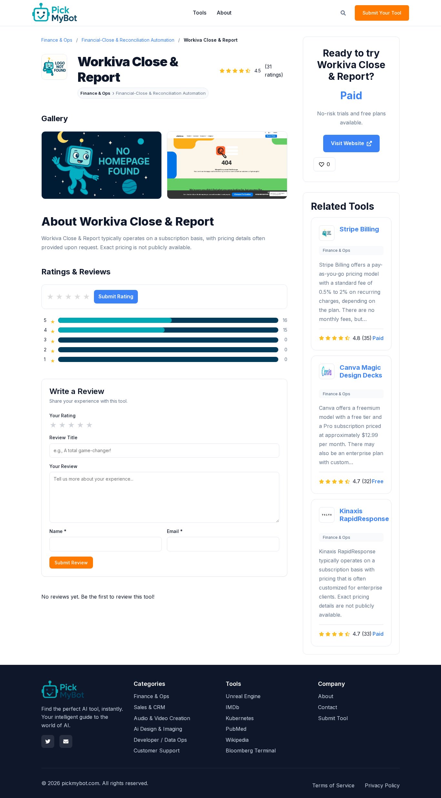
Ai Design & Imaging (158, 729)
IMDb (232, 707)
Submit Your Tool (382, 13)
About (224, 12)
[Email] (65, 741)
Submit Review (71, 562)
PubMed (236, 729)
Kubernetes (240, 718)
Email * (175, 531)
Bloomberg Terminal (251, 750)
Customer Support (156, 750)
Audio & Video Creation (162, 718)
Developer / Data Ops (160, 740)
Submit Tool (333, 718)
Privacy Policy (382, 785)
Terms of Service (333, 785)
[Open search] (343, 12)
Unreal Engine (243, 696)
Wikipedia (237, 740)
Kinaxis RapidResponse (364, 515)
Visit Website (347, 143)
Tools (199, 12)
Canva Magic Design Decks (361, 371)
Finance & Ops (95, 93)
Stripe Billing (359, 229)
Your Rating (62, 415)
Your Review (63, 466)
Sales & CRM (149, 707)
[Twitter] (47, 741)
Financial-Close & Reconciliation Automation (128, 40)
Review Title (63, 437)
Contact (327, 707)
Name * (58, 531)
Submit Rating (115, 296)
